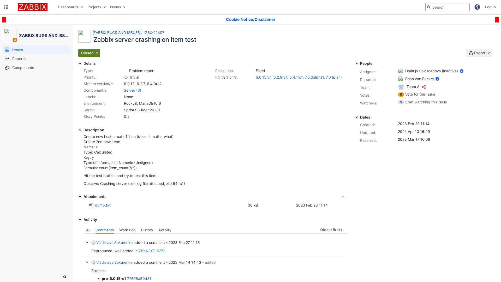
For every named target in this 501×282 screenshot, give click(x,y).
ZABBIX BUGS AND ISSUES (116, 32)
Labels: (90, 97)
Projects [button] (94, 7)
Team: (365, 87)
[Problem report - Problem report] (126, 71)
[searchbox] (447, 7)
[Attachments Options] (343, 197)
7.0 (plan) (334, 77)
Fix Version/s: (226, 77)
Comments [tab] (105, 230)
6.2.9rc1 (280, 77)
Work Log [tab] (127, 230)
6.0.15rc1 (263, 77)
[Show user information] (462, 71)
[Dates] (357, 117)
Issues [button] (115, 7)
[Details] (80, 63)
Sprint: (89, 110)
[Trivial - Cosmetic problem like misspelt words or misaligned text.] (126, 77)
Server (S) (132, 90)
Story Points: (94, 116)
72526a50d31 (139, 278)
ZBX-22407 (154, 32)
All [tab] (88, 230)
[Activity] (80, 219)
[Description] (80, 130)
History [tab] (147, 230)
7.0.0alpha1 (314, 77)
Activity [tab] (164, 230)
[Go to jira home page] (32, 7)
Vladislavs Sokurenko (114, 242)
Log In (490, 7)
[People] (357, 63)
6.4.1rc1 (296, 77)
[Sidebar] (64, 277)
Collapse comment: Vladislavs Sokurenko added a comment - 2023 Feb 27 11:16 (87, 242)
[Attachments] (80, 196)
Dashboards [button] (68, 7)
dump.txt (103, 205)
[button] (6, 7)
